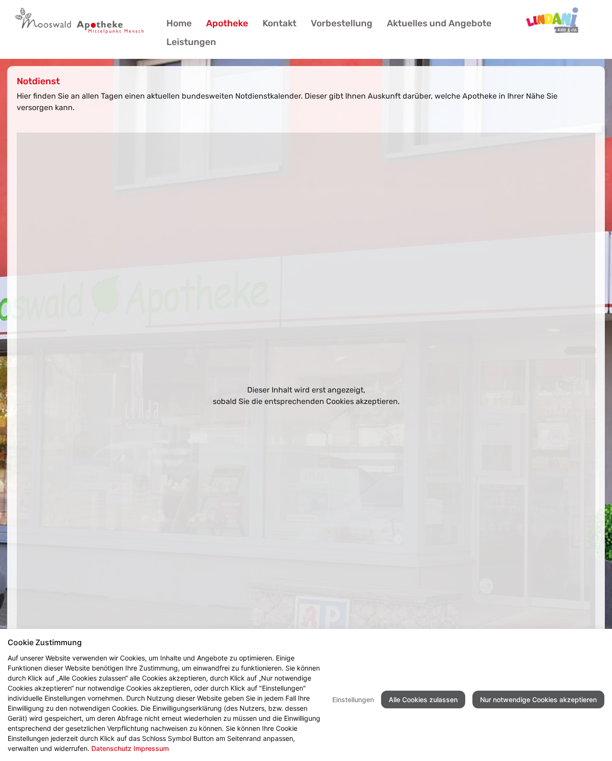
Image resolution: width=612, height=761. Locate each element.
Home (179, 23)
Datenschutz (111, 748)
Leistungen (191, 41)
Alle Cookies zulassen (423, 699)
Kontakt (279, 23)
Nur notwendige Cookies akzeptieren (538, 699)
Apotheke (227, 23)
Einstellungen (353, 699)
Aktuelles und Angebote (439, 23)
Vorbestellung (341, 23)
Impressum (151, 748)
